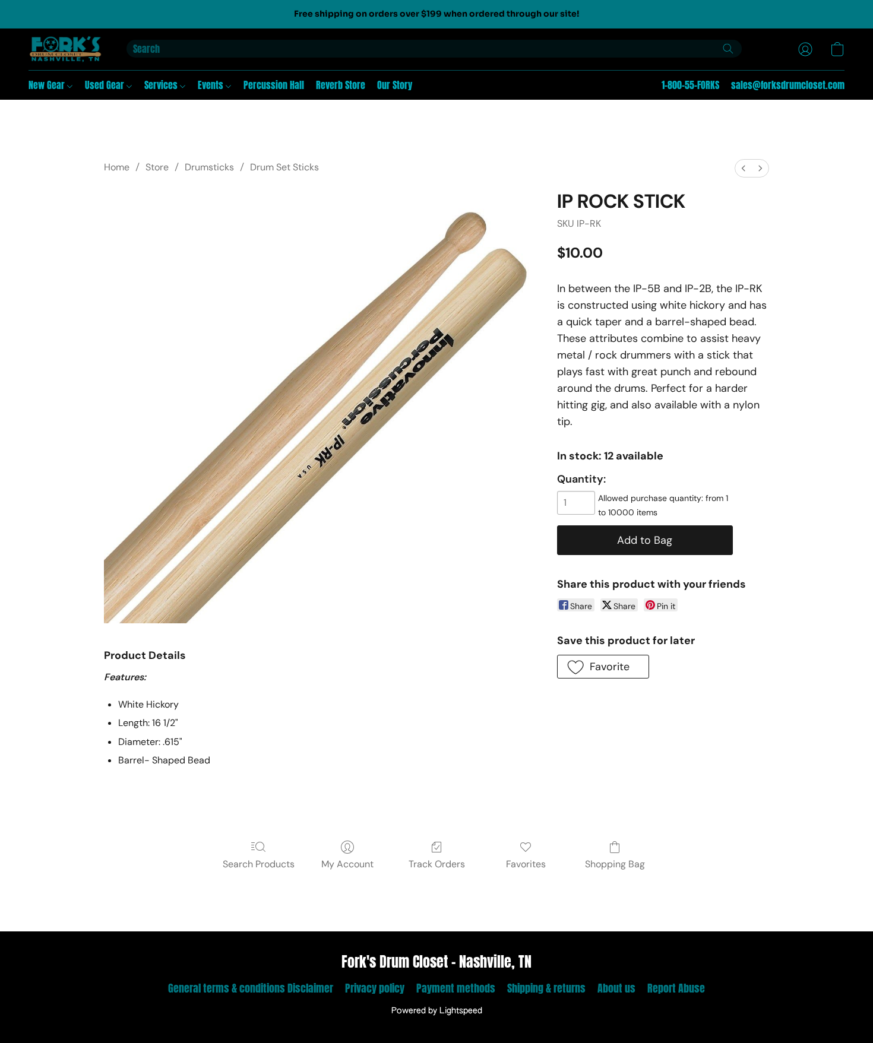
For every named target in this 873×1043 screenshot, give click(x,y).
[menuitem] (743, 168)
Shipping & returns (546, 988)
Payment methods (455, 988)
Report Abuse (676, 988)
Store (157, 167)
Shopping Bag (615, 864)
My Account (347, 864)
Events (212, 85)
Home (116, 167)
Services (162, 85)
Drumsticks (209, 167)
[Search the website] (728, 48)
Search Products (259, 864)
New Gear (48, 85)
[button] (66, 49)
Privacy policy (374, 988)
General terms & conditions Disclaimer (250, 988)
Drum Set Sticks (284, 167)
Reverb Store (340, 85)
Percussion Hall (273, 85)
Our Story (394, 85)
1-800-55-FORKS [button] (690, 85)
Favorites (526, 864)
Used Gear (105, 85)
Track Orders (437, 864)
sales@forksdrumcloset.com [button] (787, 85)
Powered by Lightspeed (436, 1011)
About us (616, 988)
